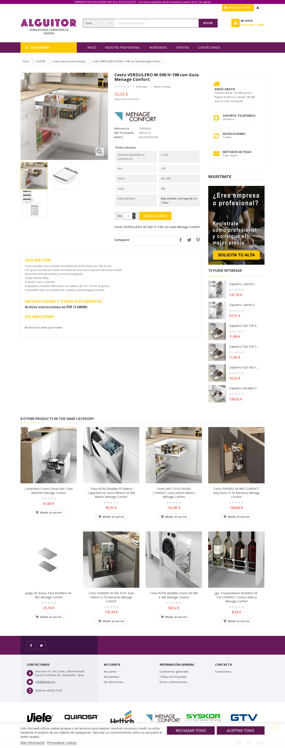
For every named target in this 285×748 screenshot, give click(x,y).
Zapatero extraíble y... (243, 388)
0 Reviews (141, 86)
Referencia (121, 128)
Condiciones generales (174, 671)
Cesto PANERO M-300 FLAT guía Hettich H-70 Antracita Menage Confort (111, 597)
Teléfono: (40, 690)
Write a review (162, 86)
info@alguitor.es (45, 682)
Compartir (179, 240)
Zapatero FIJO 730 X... (243, 326)
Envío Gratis (225, 89)
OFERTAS (182, 47)
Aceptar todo (240, 730)
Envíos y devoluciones (173, 682)
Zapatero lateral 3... (242, 305)
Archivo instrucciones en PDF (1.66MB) (56, 307)
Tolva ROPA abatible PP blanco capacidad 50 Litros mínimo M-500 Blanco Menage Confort (111, 493)
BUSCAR (208, 23)
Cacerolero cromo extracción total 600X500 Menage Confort (49, 491)
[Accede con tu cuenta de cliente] (257, 7)
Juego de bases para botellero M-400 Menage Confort (48, 595)
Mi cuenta (110, 671)
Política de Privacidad (173, 677)
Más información (32, 742)
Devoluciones (234, 134)
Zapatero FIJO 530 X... (243, 346)
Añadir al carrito (155, 216)
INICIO (91, 47)
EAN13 (118, 137)
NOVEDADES (158, 47)
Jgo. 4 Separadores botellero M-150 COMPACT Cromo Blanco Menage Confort (236, 597)
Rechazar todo (191, 730)
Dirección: (41, 671)
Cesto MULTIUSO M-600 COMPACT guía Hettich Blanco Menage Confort (174, 493)
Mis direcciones (114, 682)
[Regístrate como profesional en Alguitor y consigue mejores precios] (236, 225)
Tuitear (188, 240)
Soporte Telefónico (239, 116)
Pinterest (197, 240)
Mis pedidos (111, 677)
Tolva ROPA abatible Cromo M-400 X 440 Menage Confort (174, 595)
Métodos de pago (237, 152)
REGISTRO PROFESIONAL (122, 47)
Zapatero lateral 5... (242, 284)
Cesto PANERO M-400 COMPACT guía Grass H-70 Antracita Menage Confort (236, 493)
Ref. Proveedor (124, 133)
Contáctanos (209, 47)
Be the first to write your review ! (44, 327)
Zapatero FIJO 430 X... (243, 367)
